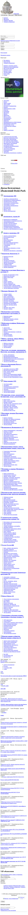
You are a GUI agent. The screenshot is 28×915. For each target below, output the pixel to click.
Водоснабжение (8, 523)
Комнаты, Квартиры (9, 438)
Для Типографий (8, 384)
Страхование (7, 245)
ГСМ (5, 579)
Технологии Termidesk (9, 148)
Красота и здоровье (8, 480)
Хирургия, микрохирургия (10, 488)
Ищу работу (7, 601)
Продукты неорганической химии (12, 585)
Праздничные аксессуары (10, 423)
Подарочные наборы (9, 421)
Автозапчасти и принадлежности (12, 200)
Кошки (5, 278)
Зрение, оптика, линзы (9, 476)
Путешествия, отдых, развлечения (13, 396)
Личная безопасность (9, 222)
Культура (6, 110)
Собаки (5, 280)
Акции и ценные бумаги (10, 235)
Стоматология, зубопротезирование (13, 485)
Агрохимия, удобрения (9, 577)
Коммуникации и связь (9, 108)
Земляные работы (8, 527)
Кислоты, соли (7, 582)
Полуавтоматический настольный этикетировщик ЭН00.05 (14, 675)
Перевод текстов (8, 558)
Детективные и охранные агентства (13, 220)
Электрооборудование (9, 390)
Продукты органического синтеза (12, 586)
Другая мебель (7, 347)
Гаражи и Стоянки (8, 431)
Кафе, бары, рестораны (9, 405)
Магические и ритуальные (10, 553)
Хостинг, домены (8, 308)
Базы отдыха (7, 399)
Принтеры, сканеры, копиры (11, 319)
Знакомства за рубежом (9, 262)
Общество (6, 120)
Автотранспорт (9, 196)
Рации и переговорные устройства (12, 331)
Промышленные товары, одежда (12, 448)
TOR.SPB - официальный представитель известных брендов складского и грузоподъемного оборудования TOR (14, 705)
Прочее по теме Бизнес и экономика (13, 250)
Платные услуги (8, 69)
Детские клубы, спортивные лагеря (13, 403)
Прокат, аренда (7, 563)
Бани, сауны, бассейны (9, 401)
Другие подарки (8, 424)
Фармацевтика (7, 487)
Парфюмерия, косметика (10, 456)
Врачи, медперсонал (9, 473)
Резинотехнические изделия (11, 587)
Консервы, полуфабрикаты (10, 501)
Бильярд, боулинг (8, 402)
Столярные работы (8, 535)
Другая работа (7, 612)
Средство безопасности (10, 388)
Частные (7, 656)
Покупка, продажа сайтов (10, 304)
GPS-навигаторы (8, 620)
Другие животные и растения (11, 288)
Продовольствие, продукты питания (13, 494)
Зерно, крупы (7, 498)
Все (6, 654)
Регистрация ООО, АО (9, 244)
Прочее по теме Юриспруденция (12, 651)
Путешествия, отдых (9, 124)
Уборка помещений (9, 565)
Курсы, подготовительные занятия (12, 374)
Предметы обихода (8, 344)
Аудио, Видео (7, 621)
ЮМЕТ (2, 715)
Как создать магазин (9, 68)
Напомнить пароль (5, 55)
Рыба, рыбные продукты (10, 510)
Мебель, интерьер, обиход (12, 339)
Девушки (6, 257)
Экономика (6, 249)
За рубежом (6, 600)
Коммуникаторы (8, 334)
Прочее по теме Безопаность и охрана (13, 229)
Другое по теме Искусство (10, 361)
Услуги (5, 128)
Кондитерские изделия (9, 499)
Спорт (5, 127)
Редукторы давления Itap (10, 139)
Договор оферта (8, 72)
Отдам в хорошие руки (9, 284)
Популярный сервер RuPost (11, 140)
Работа (10, 596)
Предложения (7, 241)
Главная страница (8, 885)
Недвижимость (7, 118)
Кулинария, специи (8, 502)
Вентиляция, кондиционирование (12, 522)
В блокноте (6, 184)
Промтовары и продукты (10, 123)
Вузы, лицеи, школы (9, 371)
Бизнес (5, 102)
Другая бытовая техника (10, 633)
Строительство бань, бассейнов (12, 536)
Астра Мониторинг (9, 144)
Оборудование (9, 381)
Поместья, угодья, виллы (10, 442)
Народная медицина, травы (11, 484)
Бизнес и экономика (11, 233)
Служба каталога (8, 147)
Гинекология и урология (10, 474)
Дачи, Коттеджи (8, 433)
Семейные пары (8, 264)
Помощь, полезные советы (10, 65)
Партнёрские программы (10, 303)
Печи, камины (7, 531)
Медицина (6, 112)
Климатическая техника (10, 625)
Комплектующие (8, 316)
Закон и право (7, 103)
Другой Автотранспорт (10, 211)
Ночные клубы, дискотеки (10, 406)
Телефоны (6, 333)
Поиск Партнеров (8, 240)
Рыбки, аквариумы (8, 282)
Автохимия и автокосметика (11, 205)
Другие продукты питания (10, 514)
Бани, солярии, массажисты (11, 548)
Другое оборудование (9, 392)
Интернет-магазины (9, 300)
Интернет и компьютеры (10, 106)
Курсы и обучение (8, 603)
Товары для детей (8, 459)
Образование (7, 119)
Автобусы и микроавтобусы (11, 199)
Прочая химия (7, 593)
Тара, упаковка (7, 512)
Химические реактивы (9, 589)
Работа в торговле (8, 607)
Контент (6, 330)
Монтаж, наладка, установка (11, 554)
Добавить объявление (9, 21)
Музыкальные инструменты (11, 357)
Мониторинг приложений (10, 143)
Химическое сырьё (8, 590)
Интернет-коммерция (9, 299)
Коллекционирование (9, 356)
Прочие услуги (7, 569)
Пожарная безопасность (10, 224)
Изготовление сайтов (9, 298)
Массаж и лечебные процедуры (12, 481)
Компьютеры (7, 317)
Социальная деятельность (10, 647)
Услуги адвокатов (8, 649)
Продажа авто (7, 208)
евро (5, 669)
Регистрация (4, 52)
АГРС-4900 (3, 688)
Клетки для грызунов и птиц (11, 274)
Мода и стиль (7, 116)
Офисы (5, 441)
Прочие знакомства (8, 267)
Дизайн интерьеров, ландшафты (12, 526)
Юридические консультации (11, 650)
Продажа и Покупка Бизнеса (11, 242)
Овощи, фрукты (8, 506)
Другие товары (7, 466)
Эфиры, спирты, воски (9, 591)
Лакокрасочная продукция (10, 583)
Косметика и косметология (10, 479)
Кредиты (6, 238)
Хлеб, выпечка (7, 513)
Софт (5, 306)
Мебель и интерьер (8, 343)
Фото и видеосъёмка (9, 567)
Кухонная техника (8, 626)
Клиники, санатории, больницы (12, 477)
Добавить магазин (8, 20)
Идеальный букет (8, 150)
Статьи (5, 75)
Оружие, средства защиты (10, 223)
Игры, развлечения (8, 296)
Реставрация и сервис (9, 360)
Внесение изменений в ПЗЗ (11, 138)
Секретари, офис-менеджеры (11, 609)
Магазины (6, 19)
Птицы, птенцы (8, 281)
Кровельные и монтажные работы (12, 528)
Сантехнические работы (10, 534)
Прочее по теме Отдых (9, 410)
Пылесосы (6, 629)
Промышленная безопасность (11, 226)
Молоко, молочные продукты (11, 503)
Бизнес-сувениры (8, 417)
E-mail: (2, 43)
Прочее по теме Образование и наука (13, 377)
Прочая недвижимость (9, 443)
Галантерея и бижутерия (10, 451)
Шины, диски (7, 209)
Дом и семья (7, 104)
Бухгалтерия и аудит (9, 237)
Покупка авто (7, 207)
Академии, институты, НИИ (11, 369)
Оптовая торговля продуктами (11, 507)
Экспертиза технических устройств (13, 152)
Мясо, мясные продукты (10, 505)
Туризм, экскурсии (8, 409)
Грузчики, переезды (9, 549)
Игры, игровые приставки (10, 624)
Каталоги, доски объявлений (11, 302)
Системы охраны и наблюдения (12, 227)
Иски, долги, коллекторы (10, 642)
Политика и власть (8, 646)
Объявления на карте (14, 40)
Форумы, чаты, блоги (9, 307)
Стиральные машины (9, 630)
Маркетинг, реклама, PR (10, 604)
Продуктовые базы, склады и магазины (14, 509)
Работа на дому (7, 608)
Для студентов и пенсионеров (11, 599)
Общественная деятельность (11, 645)
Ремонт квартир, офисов (10, 532)
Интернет (12, 291)
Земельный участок (9, 435)
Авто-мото (6, 100)
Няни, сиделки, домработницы (11, 556)
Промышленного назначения (11, 386)
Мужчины (6, 259)
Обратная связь (17, 885)
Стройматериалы (8, 538)
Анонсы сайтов (7, 294)
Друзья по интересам (9, 260)
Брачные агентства (8, 256)
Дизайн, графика (8, 295)
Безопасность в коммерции (10, 219)
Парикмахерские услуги (10, 557)
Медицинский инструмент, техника (13, 483)
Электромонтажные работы (11, 541)
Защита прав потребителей (10, 640)
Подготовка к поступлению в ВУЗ (12, 375)
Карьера (6, 107)
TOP (2, 671)
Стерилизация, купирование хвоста (13, 286)
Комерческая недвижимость (11, 437)
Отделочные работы (9, 530)
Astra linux (6, 151)
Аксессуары (7, 327)
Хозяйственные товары (9, 462)
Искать (2, 880)
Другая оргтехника (8, 320)
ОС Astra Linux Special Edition (11, 142)
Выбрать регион (5, 40)
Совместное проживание (10, 266)
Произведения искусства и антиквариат (14, 358)
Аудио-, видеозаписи (9, 354)
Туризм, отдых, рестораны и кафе (12, 611)
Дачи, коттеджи (7, 524)
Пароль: (3, 46)
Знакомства (14, 253)
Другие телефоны (8, 335)
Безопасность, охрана (11, 216)
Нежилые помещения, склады (11, 439)
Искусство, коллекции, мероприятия (13, 352)
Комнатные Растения (9, 276)
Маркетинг (6, 115)
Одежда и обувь (8, 455)
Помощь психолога (8, 561)
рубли (6, 666)
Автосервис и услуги (9, 204)
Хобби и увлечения (8, 130)
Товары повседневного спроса (11, 460)
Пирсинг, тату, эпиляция (10, 560)
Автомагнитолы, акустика (10, 201)
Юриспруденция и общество (11, 638)
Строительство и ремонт (10, 126)
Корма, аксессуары (8, 277)
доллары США (8, 667)
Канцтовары (7, 452)
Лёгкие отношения (8, 263)
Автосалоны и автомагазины (11, 203)
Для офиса (6, 385)
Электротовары (7, 463)
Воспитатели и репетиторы (11, 370)
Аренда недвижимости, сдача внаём (13, 430)
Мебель (5, 114)
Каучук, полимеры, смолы (10, 581)
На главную (7, 60)
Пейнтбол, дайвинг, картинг (11, 407)
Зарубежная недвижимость (10, 434)
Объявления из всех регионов (8, 910)
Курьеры (6, 552)
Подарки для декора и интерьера (12, 419)
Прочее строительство (9, 542)
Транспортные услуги (9, 564)
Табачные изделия (8, 497)
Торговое (6, 389)
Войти (2, 49)
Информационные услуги (10, 550)
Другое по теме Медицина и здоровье (13, 489)
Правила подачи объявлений (11, 67)
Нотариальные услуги (9, 643)
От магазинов (8, 655)
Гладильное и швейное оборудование (13, 622)
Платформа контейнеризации (11, 146)
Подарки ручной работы (10, 420)
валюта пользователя (9, 664)
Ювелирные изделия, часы (10, 464)
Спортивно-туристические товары (12, 458)
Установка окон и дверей (10, 539)
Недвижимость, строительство (11, 605)
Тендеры (6, 246)
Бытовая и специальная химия (11, 578)
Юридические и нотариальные (11, 568)
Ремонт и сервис (8, 329)
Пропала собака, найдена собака (12, 285)
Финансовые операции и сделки (12, 248)
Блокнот (6, 17)
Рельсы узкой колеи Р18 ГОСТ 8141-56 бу (10, 779)
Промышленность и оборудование (12, 122)
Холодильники (7, 632)
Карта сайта (7, 73)
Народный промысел (9, 454)
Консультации (7, 373)
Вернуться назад (5, 909)
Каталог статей (7, 71)
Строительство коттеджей (10, 136)
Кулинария (6, 111)
